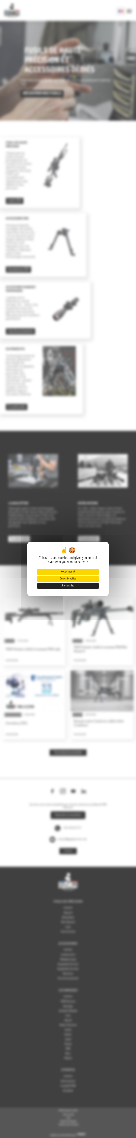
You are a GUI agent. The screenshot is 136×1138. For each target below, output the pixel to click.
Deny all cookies (68, 579)
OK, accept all (68, 572)
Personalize (68, 586)
